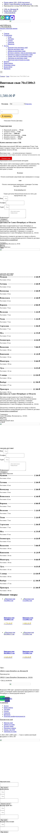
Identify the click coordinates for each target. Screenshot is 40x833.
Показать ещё (6, 158)
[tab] (7, 121)
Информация (4, 217)
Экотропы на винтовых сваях (17, 58)
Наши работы (8, 63)
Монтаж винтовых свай (16, 49)
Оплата (10, 40)
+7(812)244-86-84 (5, 27)
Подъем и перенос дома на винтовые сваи (22, 53)
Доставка (11, 39)
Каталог (6, 61)
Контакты (7, 68)
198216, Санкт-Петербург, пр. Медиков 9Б (14, 671)
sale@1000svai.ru (5, 25)
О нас (10, 37)
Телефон (3, 203)
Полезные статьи (9, 65)
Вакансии (11, 44)
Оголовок (4, 104)
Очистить (28, 104)
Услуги (6, 46)
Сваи (7, 76)
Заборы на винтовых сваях (17, 51)
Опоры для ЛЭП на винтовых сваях (20, 56)
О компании (8, 35)
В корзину (6, 116)
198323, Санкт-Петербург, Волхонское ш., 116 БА (16, 677)
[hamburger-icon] (1, 30)
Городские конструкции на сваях (19, 60)
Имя (1, 198)
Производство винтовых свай (18, 47)
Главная (6, 33)
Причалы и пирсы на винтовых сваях (20, 54)
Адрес (2, 207)
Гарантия (11, 42)
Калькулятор (8, 67)
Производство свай (6, 719)
